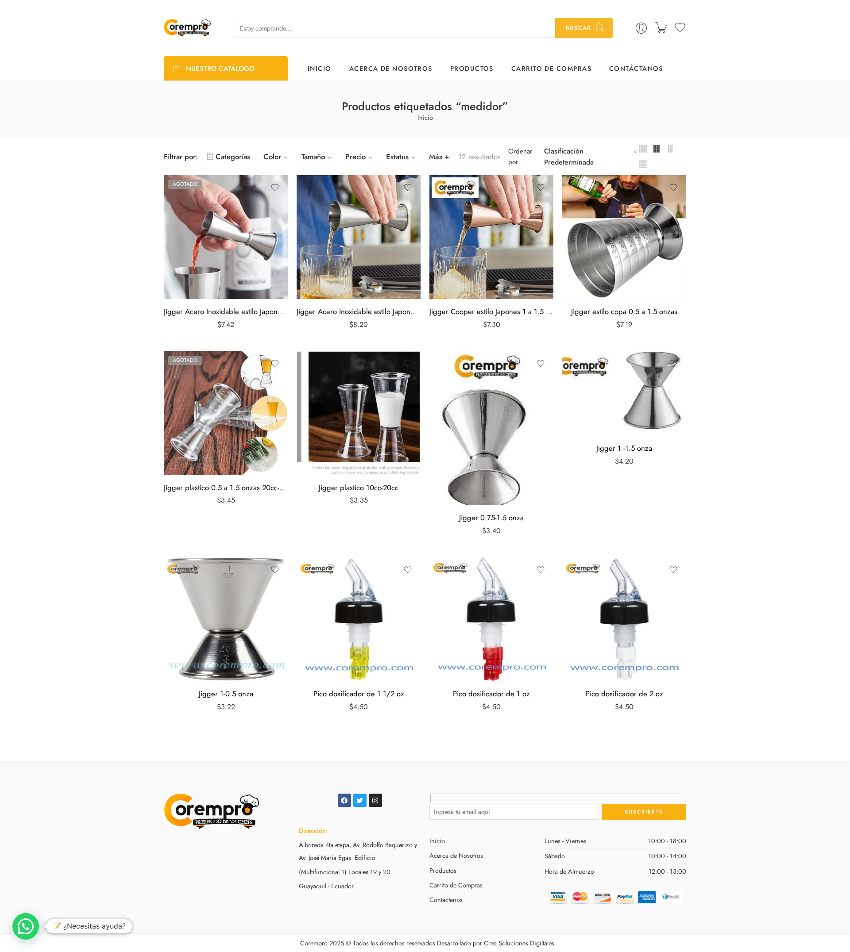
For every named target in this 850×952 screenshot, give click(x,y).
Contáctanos (636, 68)
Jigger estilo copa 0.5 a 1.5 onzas (624, 311)
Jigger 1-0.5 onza (226, 693)
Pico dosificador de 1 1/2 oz (358, 693)
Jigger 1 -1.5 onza (624, 448)
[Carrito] (661, 28)
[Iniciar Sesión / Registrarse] (641, 28)
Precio (355, 156)
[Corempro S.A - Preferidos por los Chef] (187, 28)
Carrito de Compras (551, 68)
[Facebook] (344, 800)
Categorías (233, 156)
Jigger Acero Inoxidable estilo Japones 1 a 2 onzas (359, 311)
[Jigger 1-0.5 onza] (226, 619)
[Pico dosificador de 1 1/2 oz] (359, 619)
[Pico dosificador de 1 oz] (491, 619)
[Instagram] (375, 800)
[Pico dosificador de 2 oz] (624, 619)
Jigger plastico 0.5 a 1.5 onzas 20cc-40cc (226, 487)
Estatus (397, 156)
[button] (25, 926)
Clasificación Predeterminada (569, 157)
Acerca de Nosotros (391, 68)
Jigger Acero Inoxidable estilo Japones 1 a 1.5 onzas (226, 311)
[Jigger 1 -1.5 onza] (624, 393)
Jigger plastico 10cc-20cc (358, 487)
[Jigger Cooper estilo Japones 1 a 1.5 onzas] (491, 237)
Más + (439, 156)
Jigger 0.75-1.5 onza (491, 517)
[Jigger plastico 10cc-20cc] (359, 413)
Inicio (320, 68)
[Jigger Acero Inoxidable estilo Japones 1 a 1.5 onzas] (226, 237)
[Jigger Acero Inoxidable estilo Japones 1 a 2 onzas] (359, 237)
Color (272, 156)
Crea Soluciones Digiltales (519, 943)
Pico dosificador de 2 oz (624, 693)
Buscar (578, 28)
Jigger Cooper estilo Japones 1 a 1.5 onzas (491, 311)
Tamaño (313, 156)
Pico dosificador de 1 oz (491, 693)
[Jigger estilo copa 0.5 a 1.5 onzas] (624, 237)
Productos (472, 68)
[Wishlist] (275, 188)
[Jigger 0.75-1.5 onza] (491, 428)
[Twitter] (360, 800)
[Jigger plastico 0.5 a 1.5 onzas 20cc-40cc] (226, 413)
